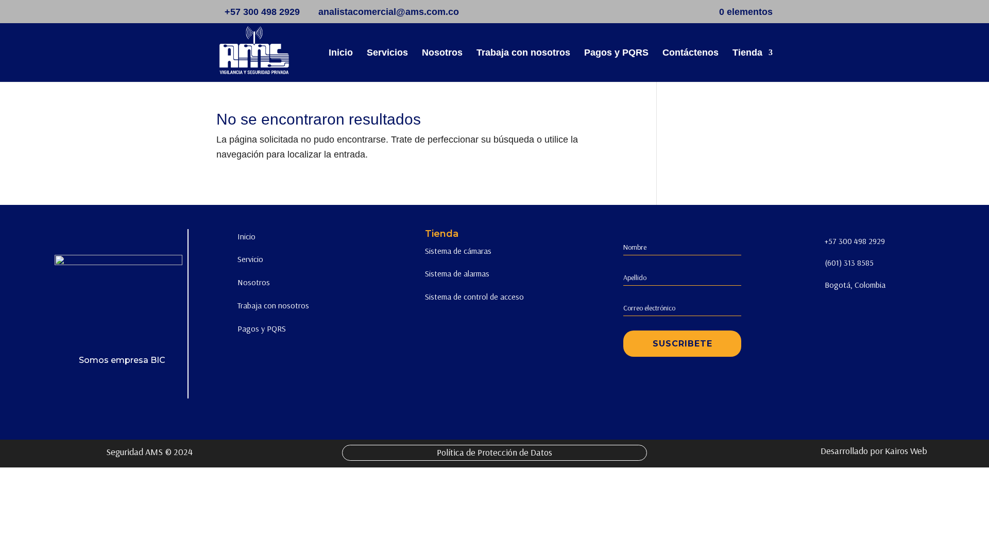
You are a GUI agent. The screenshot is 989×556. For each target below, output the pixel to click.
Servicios (387, 53)
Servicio (250, 259)
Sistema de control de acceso (474, 296)
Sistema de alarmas (457, 273)
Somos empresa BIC (122, 360)
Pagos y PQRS (616, 53)
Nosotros (442, 53)
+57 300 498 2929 (855, 241)
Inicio (341, 53)
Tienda (747, 53)
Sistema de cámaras (458, 251)
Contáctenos (690, 53)
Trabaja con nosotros (523, 53)
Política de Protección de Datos (494, 452)
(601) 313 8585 (849, 262)
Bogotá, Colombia (855, 285)
